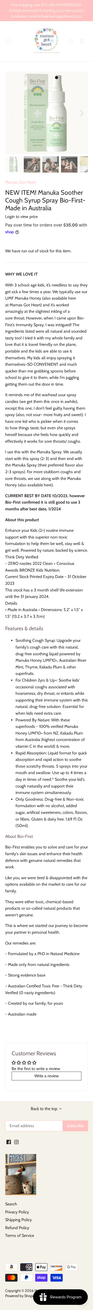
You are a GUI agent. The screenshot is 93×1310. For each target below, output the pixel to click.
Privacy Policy (17, 1212)
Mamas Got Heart (20, 182)
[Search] (70, 41)
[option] (46, 113)
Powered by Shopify (20, 1295)
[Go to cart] (82, 41)
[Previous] (11, 112)
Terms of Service (19, 1235)
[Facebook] (8, 1141)
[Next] (81, 112)
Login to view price (21, 216)
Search (11, 1204)
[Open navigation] (8, 41)
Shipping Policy (18, 1219)
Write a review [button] (46, 1075)
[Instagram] (16, 1141)
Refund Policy (17, 1227)
